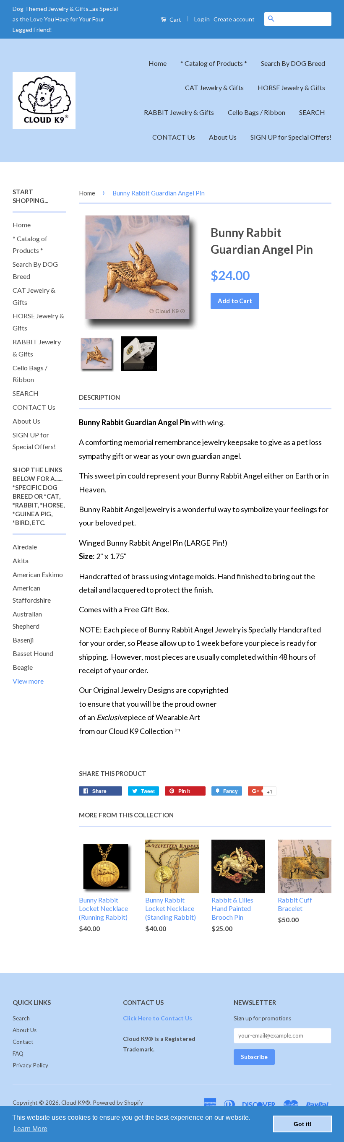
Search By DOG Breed (293, 63)
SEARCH (312, 112)
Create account (234, 19)
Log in (202, 19)
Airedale (25, 547)
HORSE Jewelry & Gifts (291, 87)
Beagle (23, 667)
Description (99, 397)
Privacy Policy (30, 1065)
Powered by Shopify (118, 1102)
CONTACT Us (173, 137)
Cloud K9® (75, 1102)
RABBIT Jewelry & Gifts (179, 112)
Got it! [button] (303, 1124)
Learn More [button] (30, 1128)
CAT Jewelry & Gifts (214, 87)
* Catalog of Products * (213, 63)
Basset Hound (33, 653)
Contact (23, 1041)
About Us (223, 137)
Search (21, 1018)
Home (158, 63)
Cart (174, 19)
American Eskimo (38, 574)
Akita (21, 560)
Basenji (23, 640)
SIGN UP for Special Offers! (290, 137)
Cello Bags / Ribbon (256, 112)
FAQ (18, 1053)
